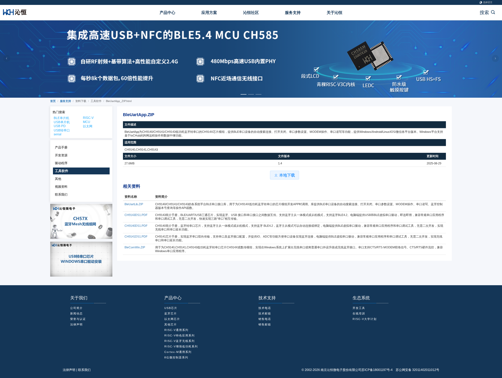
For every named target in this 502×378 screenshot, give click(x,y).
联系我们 (84, 370)
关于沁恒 (334, 12)
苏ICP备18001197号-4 (377, 370)
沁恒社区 (251, 12)
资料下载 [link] (80, 101)
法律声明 (69, 370)
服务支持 (293, 12)
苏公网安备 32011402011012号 (416, 370)
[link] (53, 101)
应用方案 (209, 12)
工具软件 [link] (96, 101)
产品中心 (167, 12)
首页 (53, 101)
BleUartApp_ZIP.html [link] (119, 101)
